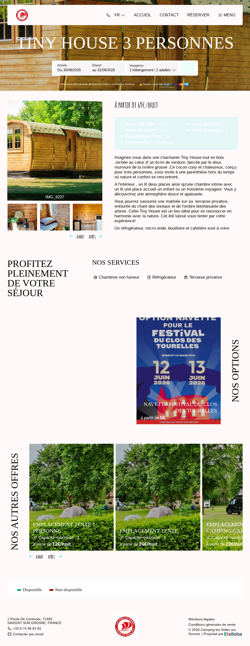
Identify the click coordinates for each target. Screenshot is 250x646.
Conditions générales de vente (212, 624)
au (94, 70)
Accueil (142, 15)
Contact (169, 15)
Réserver (198, 15)
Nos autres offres (14, 501)
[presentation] (78, 236)
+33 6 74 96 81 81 (27, 628)
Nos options (235, 370)
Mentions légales (201, 619)
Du (59, 70)
